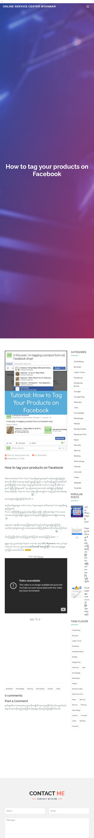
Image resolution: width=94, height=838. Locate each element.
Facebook (9, 689)
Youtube (77, 488)
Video (58, 689)
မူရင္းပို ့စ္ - (36, 619)
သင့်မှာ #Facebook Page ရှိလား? (86, 514)
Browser (77, 367)
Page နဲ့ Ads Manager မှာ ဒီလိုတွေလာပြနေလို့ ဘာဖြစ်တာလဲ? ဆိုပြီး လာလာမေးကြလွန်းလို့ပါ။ (86, 554)
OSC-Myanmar (48, 543)
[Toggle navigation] (87, 6)
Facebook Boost (78, 384)
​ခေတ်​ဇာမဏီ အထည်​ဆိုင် (39, 547)
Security (77, 445)
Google (77, 391)
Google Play (79, 397)
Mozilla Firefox (80, 429)
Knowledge (20, 689)
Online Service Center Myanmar (29, 6)
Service (77, 450)
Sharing (30, 689)
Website (77, 483)
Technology (40, 689)
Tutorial (50, 689)
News (76, 440)
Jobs (76, 407)
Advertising (79, 361)
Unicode (77, 472)
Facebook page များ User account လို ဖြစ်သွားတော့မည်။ (86, 601)
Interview (78, 402)
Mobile (77, 424)
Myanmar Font (80, 434)
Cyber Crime (79, 372)
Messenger (78, 418)
